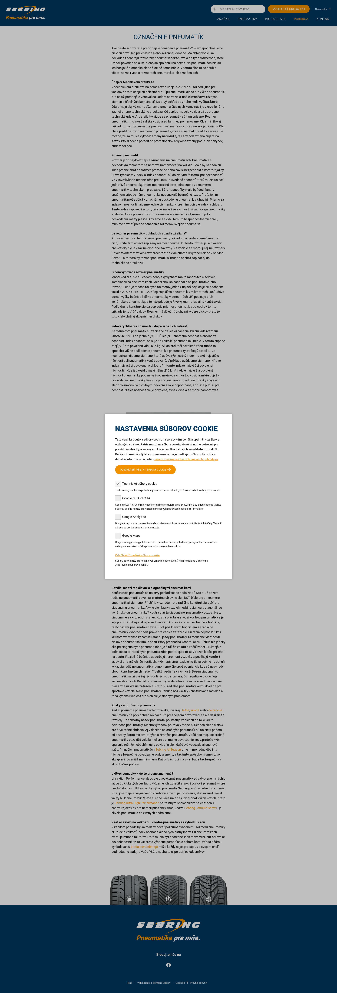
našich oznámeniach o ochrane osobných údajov (186, 459)
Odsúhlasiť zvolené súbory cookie (137, 555)
